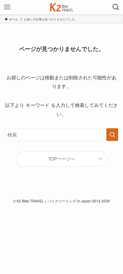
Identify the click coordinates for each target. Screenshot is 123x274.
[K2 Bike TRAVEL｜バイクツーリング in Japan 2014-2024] (61, 7)
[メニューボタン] (7, 7)
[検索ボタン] (116, 7)
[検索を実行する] (112, 134)
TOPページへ (61, 158)
